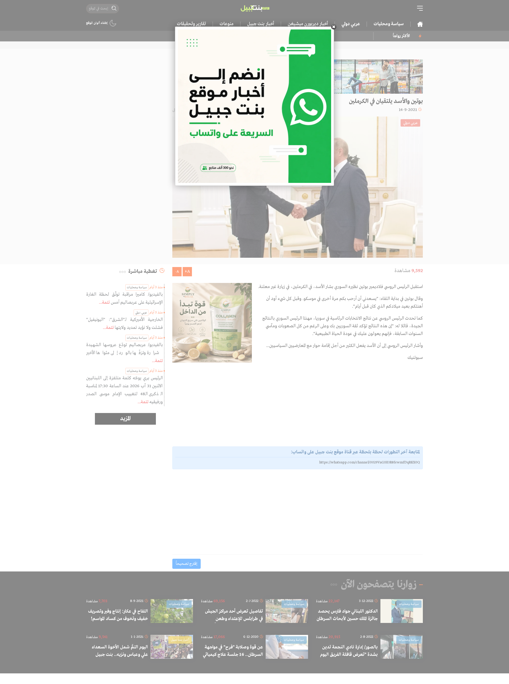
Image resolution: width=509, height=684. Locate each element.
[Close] (333, 26)
